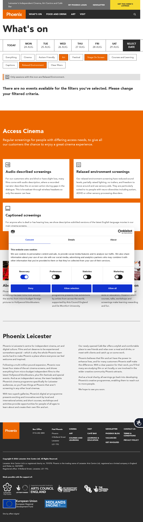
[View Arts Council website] (35, 489)
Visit (82, 14)
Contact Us (129, 429)
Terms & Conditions (130, 434)
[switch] (56, 277)
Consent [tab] (29, 239)
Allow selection (71, 288)
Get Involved (112, 442)
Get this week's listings (125, 5)
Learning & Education (93, 439)
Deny (30, 288)
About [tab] (113, 239)
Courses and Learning (123, 57)
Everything (11, 57)
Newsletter (99, 5)
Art (73, 14)
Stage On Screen (95, 57)
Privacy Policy (131, 440)
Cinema (28, 57)
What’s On (35, 14)
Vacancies (111, 438)
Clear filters (57, 65)
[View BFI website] (96, 489)
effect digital (14, 514)
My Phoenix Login (77, 5)
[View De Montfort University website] (67, 489)
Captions (10, 65)
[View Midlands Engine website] (56, 504)
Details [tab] (71, 239)
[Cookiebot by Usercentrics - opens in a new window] (120, 231)
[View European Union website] (21, 504)
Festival (76, 57)
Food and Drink (56, 14)
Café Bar (91, 433)
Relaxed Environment (33, 65)
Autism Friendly (47, 57)
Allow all (112, 288)
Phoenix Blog (113, 433)
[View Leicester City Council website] (7, 489)
